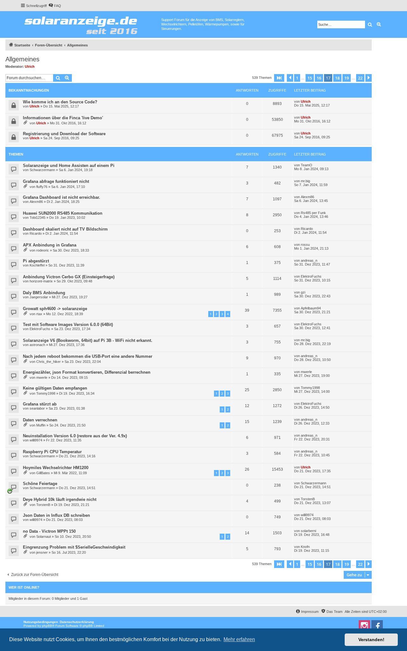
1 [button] (297, 78)
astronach (37, 345)
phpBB (47, 625)
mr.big (305, 181)
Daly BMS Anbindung (44, 292)
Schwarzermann (42, 170)
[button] (279, 78)
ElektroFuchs (311, 276)
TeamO (306, 165)
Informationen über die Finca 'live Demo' (63, 117)
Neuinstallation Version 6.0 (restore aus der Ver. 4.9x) (75, 435)
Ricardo (36, 233)
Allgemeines (22, 59)
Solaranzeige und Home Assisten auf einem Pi (68, 165)
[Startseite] (90, 24)
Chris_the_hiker (48, 362)
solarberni (308, 531)
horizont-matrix (41, 281)
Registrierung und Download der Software (64, 133)
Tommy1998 (45, 393)
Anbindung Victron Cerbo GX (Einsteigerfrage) (68, 276)
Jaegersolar (39, 297)
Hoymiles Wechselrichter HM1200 (55, 467)
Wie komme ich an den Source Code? (60, 102)
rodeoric (42, 250)
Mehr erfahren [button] (239, 639)
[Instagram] (364, 626)
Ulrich (30, 66)
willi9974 (36, 440)
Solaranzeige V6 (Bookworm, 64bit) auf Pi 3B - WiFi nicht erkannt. (87, 340)
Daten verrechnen (40, 420)
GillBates (43, 473)
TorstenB (43, 505)
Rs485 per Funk (313, 213)
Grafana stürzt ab (40, 404)
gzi (303, 292)
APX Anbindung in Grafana (49, 245)
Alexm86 (36, 202)
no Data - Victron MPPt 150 (49, 531)
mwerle (41, 377)
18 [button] (337, 78)
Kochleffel (37, 265)
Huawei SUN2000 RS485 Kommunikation (62, 213)
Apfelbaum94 (311, 308)
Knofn (305, 547)
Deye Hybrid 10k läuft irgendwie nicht (59, 499)
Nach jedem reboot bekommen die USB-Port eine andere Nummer (87, 356)
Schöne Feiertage (40, 483)
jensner (42, 552)
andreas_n (309, 260)
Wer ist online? (24, 587)
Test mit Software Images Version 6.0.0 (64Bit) (68, 324)
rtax (39, 314)
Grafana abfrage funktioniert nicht (56, 181)
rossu (305, 244)
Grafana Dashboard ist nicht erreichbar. (61, 197)
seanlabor (37, 408)
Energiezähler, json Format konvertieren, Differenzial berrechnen (86, 372)
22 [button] (360, 78)
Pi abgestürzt (36, 261)
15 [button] (309, 78)
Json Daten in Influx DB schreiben (56, 515)
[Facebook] (377, 626)
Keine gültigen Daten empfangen (55, 388)
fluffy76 (41, 187)
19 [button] (346, 78)
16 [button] (319, 78)
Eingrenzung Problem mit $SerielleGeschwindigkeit (74, 547)
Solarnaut (43, 536)
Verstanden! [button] (371, 639)
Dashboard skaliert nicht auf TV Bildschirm (65, 229)
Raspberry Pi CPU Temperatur (52, 451)
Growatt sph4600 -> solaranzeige (55, 308)
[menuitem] (54, 6)
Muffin (40, 425)
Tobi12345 (37, 217)
